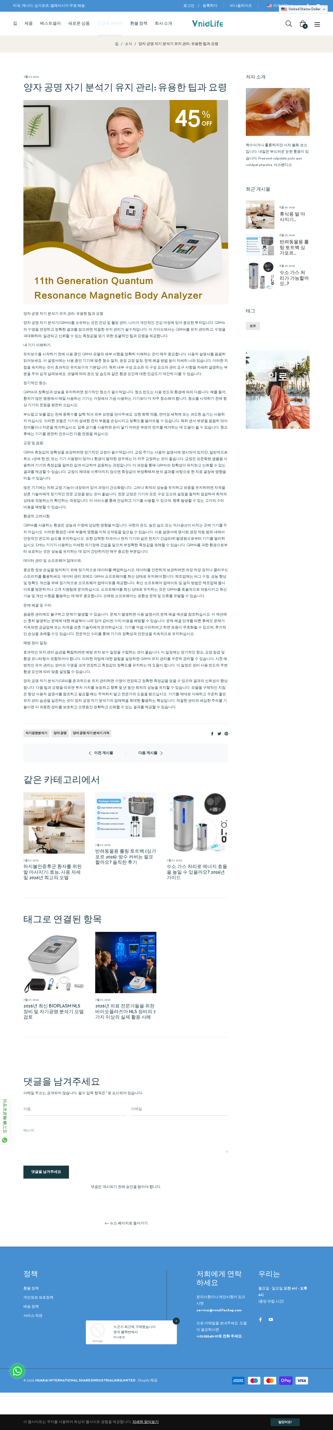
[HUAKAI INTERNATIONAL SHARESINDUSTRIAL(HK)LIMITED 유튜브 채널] (271, 1319)
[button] (303, 9)
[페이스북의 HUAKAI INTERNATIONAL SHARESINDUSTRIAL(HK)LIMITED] (260, 1319)
